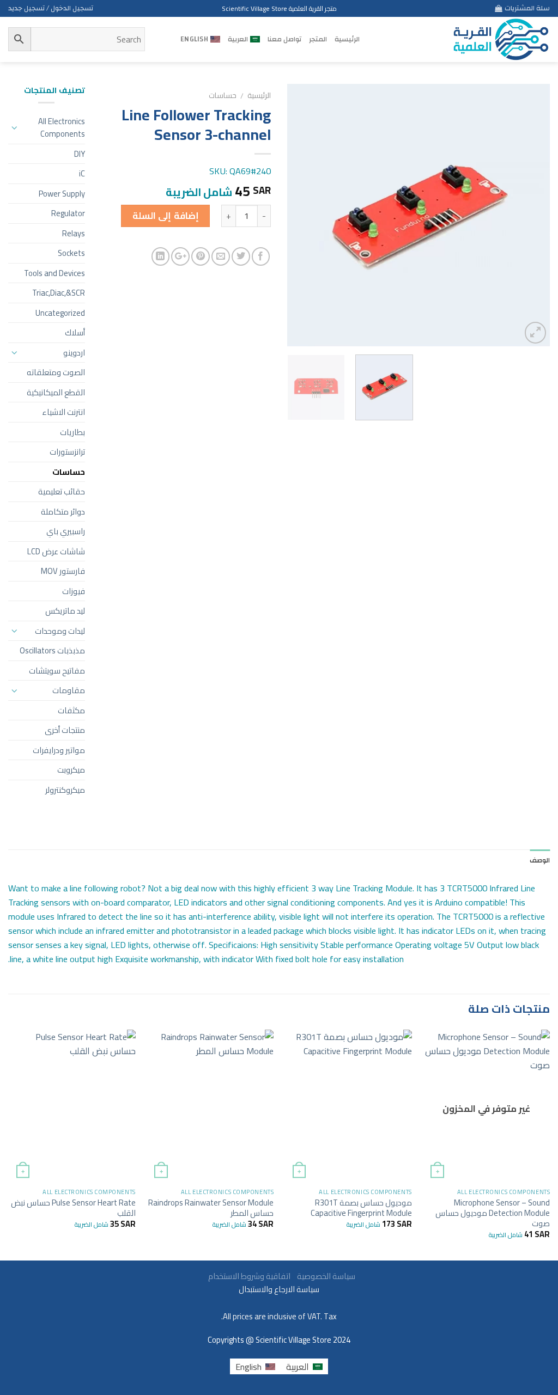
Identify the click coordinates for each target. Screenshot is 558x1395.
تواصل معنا (284, 39)
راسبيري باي (65, 531)
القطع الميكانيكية (56, 392)
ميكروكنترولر (65, 789)
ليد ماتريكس (65, 610)
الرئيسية (347, 39)
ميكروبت (71, 769)
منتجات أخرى (65, 730)
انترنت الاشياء (63, 412)
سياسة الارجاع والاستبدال (279, 1289)
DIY (79, 153)
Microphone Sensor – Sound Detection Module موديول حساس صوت (492, 1212)
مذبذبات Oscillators (52, 650)
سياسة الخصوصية (323, 1276)
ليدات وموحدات (59, 630)
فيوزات (73, 591)
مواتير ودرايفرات (59, 750)
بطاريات (72, 432)
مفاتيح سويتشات (57, 670)
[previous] (531, 215)
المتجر (318, 39)
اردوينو (73, 352)
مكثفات (71, 710)
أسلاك (75, 332)
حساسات (222, 95)
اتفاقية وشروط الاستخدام (248, 1276)
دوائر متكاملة (63, 511)
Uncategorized (60, 312)
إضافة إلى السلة (165, 215)
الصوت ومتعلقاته (56, 372)
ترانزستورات (67, 451)
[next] (298, 215)
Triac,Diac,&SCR (58, 292)
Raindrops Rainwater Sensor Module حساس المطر (211, 1207)
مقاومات (68, 690)
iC (82, 173)
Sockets (71, 253)
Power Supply (62, 193)
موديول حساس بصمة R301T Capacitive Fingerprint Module (361, 1207)
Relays (73, 233)
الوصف (540, 860)
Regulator (68, 213)
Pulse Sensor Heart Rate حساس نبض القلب (73, 1207)
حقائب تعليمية (61, 491)
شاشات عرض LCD (56, 551)
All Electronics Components (61, 128)
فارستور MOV (63, 571)
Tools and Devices (54, 273)
